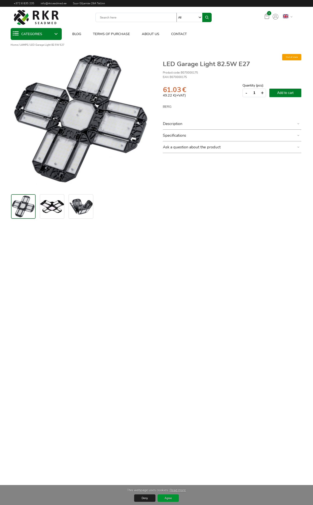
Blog (76, 34)
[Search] (207, 17)
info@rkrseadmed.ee (53, 3)
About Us (150, 34)
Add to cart (285, 93)
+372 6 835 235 (24, 3)
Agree (168, 498)
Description (172, 123)
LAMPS (24, 45)
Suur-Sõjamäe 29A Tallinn (89, 3)
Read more (177, 490)
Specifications (174, 135)
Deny (145, 498)
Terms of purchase (111, 34)
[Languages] (285, 16)
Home (14, 45)
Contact (179, 34)
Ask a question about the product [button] (192, 147)
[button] (36, 17)
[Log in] (276, 17)
